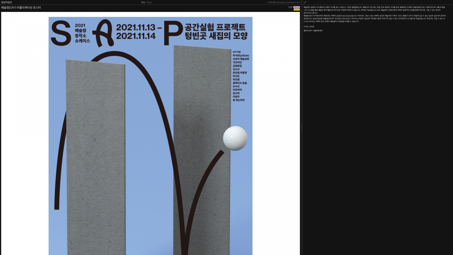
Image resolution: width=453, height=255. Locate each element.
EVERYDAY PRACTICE (13, 2)
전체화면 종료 (305, 2)
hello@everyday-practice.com (284, 2)
